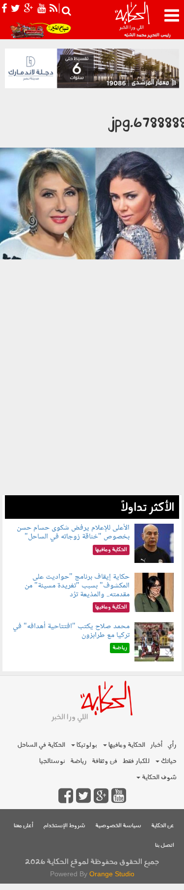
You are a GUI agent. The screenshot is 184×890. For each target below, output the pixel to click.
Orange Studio (111, 874)
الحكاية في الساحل (41, 745)
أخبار (156, 745)
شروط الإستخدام (64, 826)
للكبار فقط (136, 761)
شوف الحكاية (158, 777)
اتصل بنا (164, 845)
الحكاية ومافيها (126, 745)
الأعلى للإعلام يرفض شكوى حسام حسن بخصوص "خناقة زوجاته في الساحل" (73, 532)
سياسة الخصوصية (118, 826)
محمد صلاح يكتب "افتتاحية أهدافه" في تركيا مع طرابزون (71, 631)
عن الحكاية (162, 826)
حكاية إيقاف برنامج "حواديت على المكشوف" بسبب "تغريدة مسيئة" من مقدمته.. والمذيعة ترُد (77, 585)
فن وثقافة (104, 761)
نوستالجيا (52, 761)
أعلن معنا (23, 826)
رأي (172, 745)
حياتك (168, 761)
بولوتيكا (86, 745)
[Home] (132, 19)
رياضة (78, 761)
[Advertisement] (92, 407)
